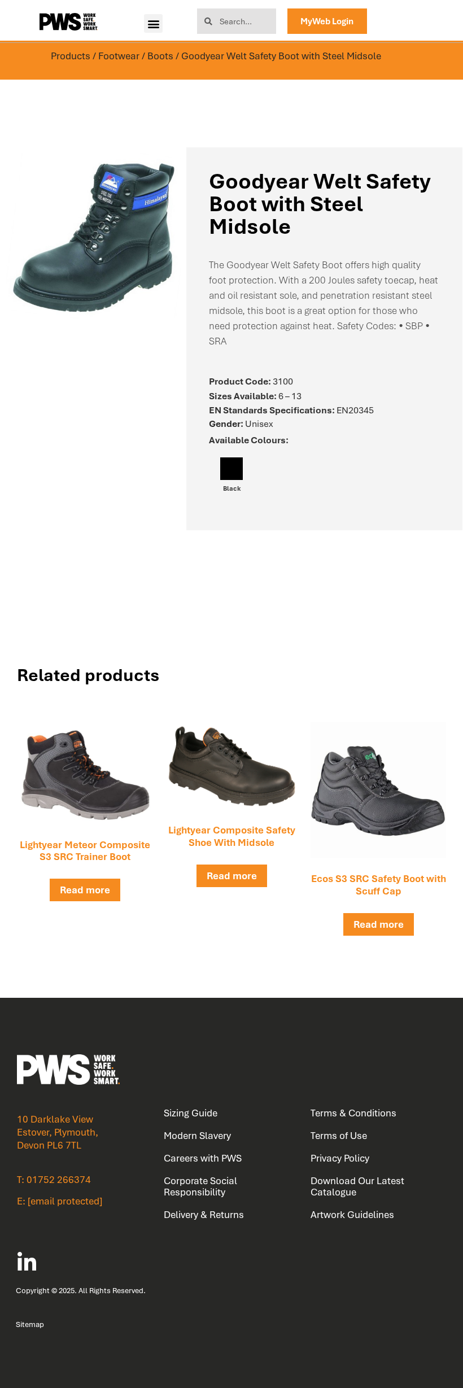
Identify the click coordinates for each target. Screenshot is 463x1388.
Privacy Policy (340, 1158)
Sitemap (30, 1324)
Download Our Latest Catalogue (357, 1186)
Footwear (118, 56)
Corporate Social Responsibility (200, 1186)
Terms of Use (339, 1135)
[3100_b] (93, 235)
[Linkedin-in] (26, 1262)
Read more (85, 890)
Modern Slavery (197, 1135)
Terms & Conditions (353, 1113)
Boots (160, 56)
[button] (153, 23)
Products (70, 56)
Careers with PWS (203, 1158)
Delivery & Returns (204, 1214)
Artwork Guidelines (352, 1214)
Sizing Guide (190, 1113)
